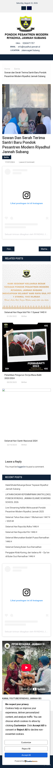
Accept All (26, 755)
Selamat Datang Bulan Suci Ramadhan (23, 547)
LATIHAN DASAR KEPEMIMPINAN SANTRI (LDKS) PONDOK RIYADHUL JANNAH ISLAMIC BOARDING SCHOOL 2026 (28, 498)
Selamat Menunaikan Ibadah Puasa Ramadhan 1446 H (27, 539)
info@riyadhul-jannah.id (29, 47)
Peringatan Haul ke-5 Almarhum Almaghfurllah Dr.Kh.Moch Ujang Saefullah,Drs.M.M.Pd (10, 249)
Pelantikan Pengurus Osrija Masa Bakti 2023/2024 (23, 376)
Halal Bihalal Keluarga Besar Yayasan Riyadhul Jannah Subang (26, 487)
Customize (26, 742)
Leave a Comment (26, 162)
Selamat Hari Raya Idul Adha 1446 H (22, 526)
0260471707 (28, 43)
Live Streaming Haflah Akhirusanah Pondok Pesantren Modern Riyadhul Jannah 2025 (25, 509)
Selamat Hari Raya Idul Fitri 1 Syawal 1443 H (25, 312)
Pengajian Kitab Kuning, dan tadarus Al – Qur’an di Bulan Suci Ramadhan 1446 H (27, 554)
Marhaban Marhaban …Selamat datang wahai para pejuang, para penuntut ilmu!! (46, 249)
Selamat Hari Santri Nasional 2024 (20, 441)
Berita (6, 157)
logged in (21, 467)
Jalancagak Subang (30, 50)
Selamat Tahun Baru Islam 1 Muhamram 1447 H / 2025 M (27, 519)
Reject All (26, 748)
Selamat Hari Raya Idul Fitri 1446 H (21, 532)
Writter (24, 316)
